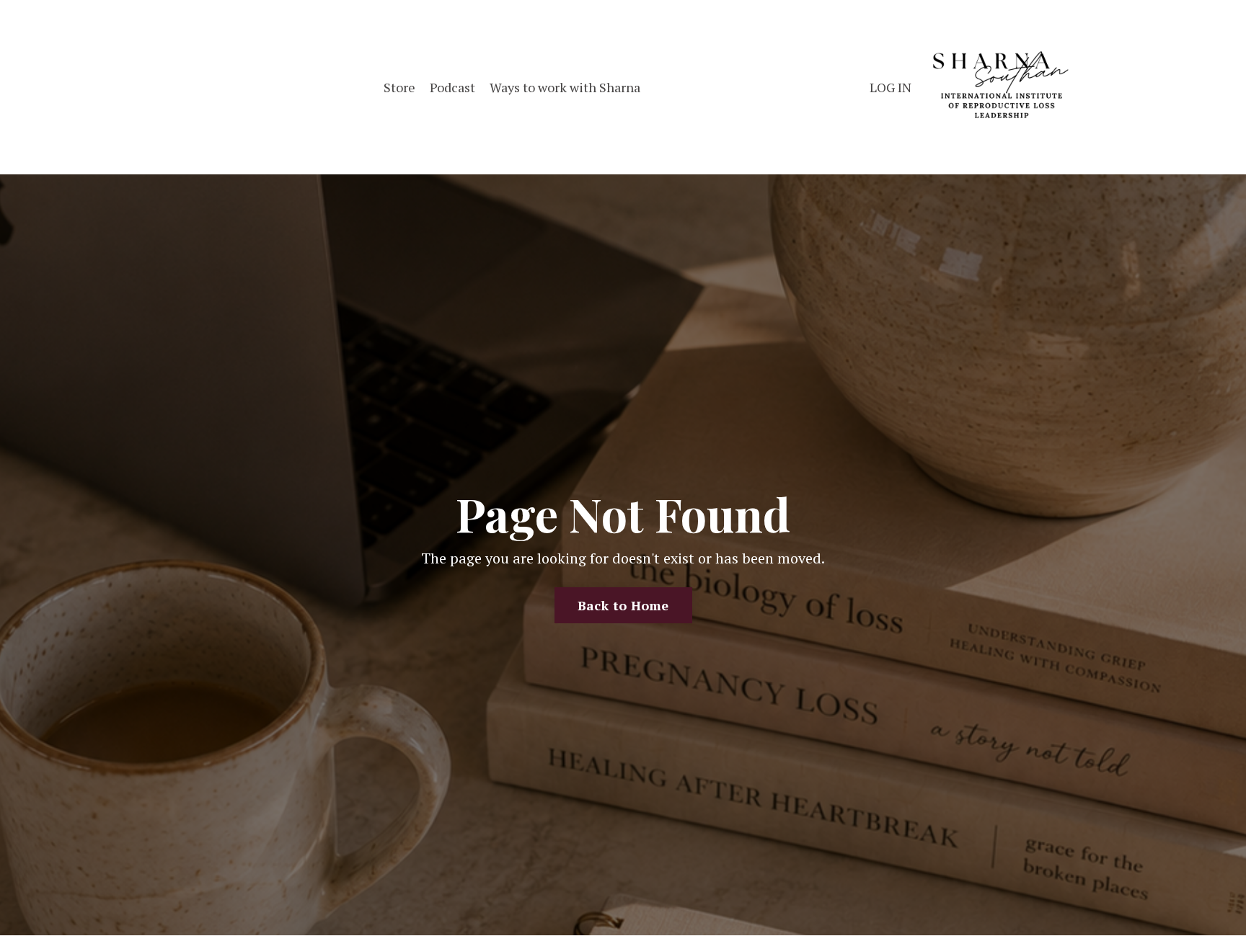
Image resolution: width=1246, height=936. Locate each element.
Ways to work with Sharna (565, 87)
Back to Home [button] (623, 605)
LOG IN (890, 87)
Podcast (452, 87)
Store (399, 87)
